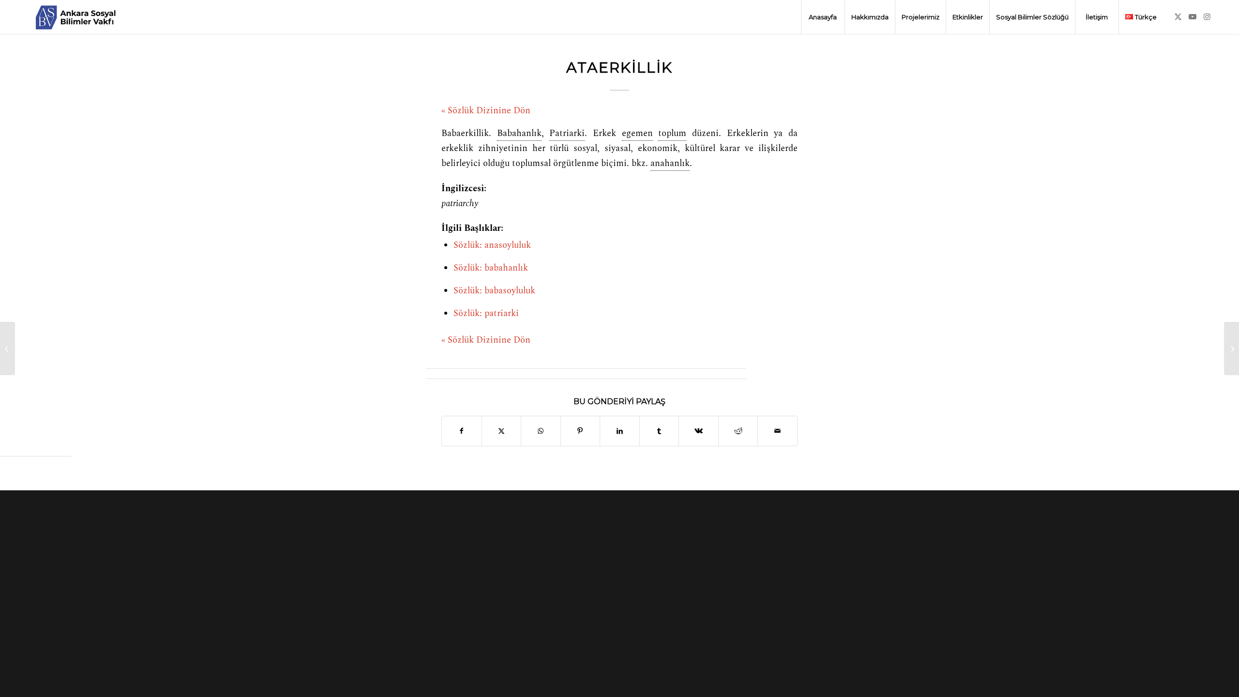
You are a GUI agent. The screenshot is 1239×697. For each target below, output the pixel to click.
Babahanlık (519, 133)
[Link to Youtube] (1192, 16)
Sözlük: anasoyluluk (492, 245)
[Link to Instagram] (1207, 16)
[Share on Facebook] (462, 431)
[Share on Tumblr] (659, 431)
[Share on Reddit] (738, 431)
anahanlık (670, 163)
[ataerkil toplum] (7, 348)
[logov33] (75, 17)
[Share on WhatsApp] (540, 431)
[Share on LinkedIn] (619, 431)
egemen (637, 133)
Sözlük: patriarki (486, 313)
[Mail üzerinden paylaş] (777, 431)
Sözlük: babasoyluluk (494, 291)
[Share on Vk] (698, 431)
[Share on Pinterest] (580, 431)
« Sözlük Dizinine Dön (485, 111)
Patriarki (567, 133)
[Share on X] (501, 431)
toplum (672, 133)
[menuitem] (823, 17)
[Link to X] (1178, 16)
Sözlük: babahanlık (490, 268)
